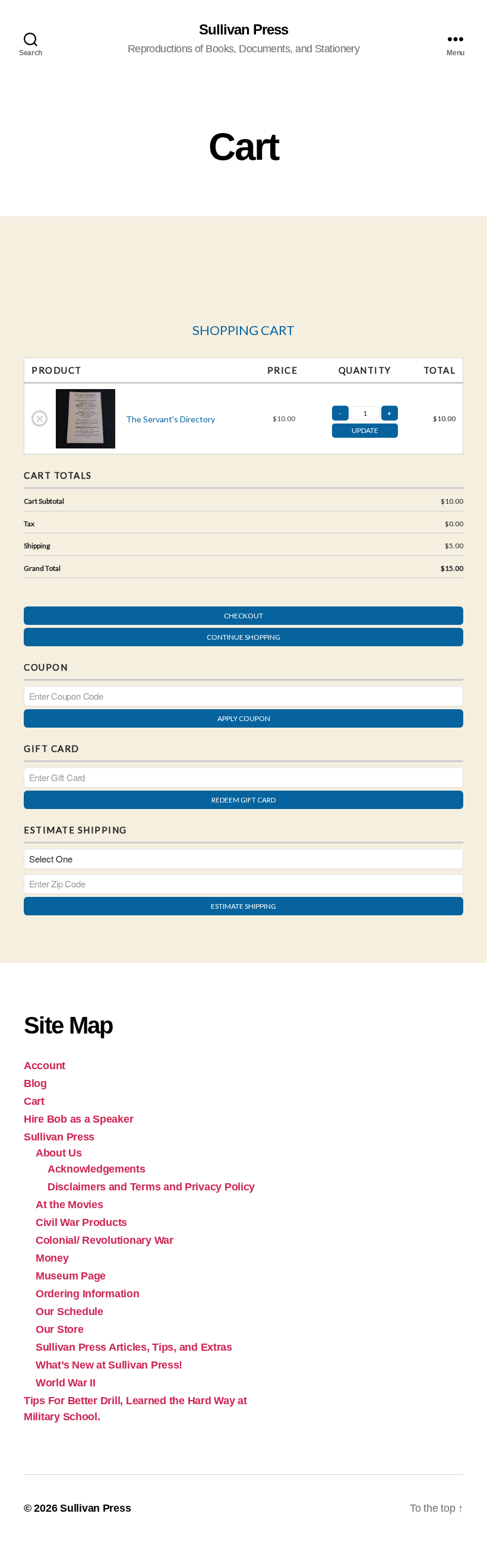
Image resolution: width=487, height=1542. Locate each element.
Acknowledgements (97, 1169)
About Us (59, 1153)
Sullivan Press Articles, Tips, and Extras (134, 1347)
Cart (34, 1101)
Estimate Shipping (243, 906)
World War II (66, 1383)
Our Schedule (69, 1311)
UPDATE (365, 430)
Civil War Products (81, 1222)
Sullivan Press (243, 30)
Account (44, 1066)
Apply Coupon (243, 718)
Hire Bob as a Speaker (78, 1119)
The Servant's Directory (170, 419)
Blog (35, 1083)
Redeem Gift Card (243, 799)
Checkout (243, 615)
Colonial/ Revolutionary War (104, 1240)
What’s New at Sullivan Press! (109, 1365)
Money (52, 1258)
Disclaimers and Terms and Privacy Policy (151, 1187)
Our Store (60, 1329)
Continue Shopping (243, 637)
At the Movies (69, 1205)
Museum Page (71, 1276)
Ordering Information (88, 1294)
